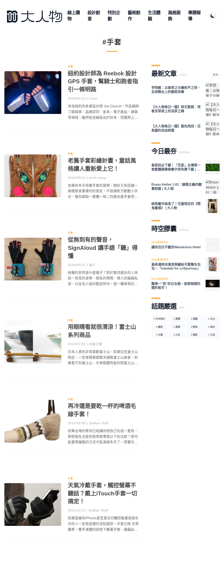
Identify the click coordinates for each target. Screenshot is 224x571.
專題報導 (194, 15)
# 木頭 (159, 334)
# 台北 (211, 318)
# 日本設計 (159, 318)
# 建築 (176, 327)
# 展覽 (176, 318)
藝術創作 (134, 15)
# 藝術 (159, 327)
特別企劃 (114, 15)
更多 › (216, 74)
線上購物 (73, 15)
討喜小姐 (95, 344)
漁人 (92, 265)
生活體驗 (154, 15)
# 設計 (211, 327)
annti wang (97, 177)
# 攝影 (194, 334)
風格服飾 (174, 15)
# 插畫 (194, 318)
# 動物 (194, 327)
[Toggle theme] (212, 15)
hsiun (93, 98)
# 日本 (176, 334)
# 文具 (211, 334)
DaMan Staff (99, 423)
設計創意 (94, 15)
